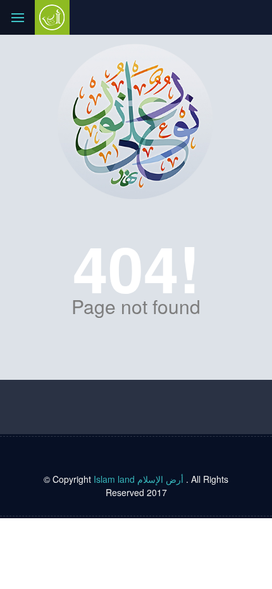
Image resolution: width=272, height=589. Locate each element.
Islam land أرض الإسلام (138, 479)
